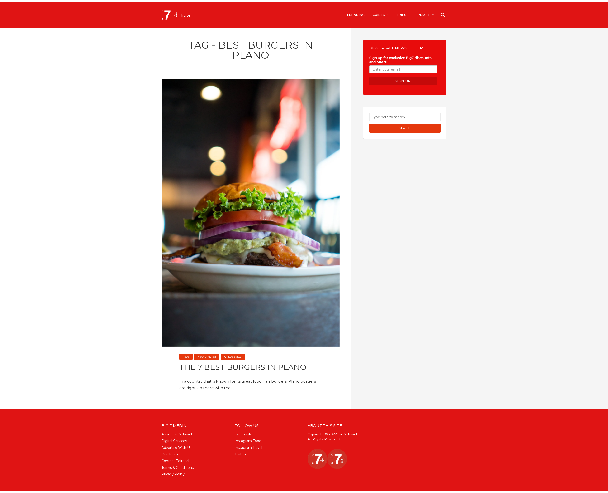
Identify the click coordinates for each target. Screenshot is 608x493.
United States (232, 356)
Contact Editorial (175, 461)
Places (424, 15)
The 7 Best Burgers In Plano (242, 367)
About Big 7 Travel (177, 434)
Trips (401, 15)
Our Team (170, 454)
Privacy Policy (173, 474)
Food (186, 356)
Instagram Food (248, 441)
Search (405, 128)
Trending (356, 15)
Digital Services (174, 441)
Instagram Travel (248, 447)
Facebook (243, 434)
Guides (379, 15)
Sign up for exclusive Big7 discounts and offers (400, 60)
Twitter (240, 454)
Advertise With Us (176, 447)
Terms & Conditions (178, 467)
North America (206, 356)
